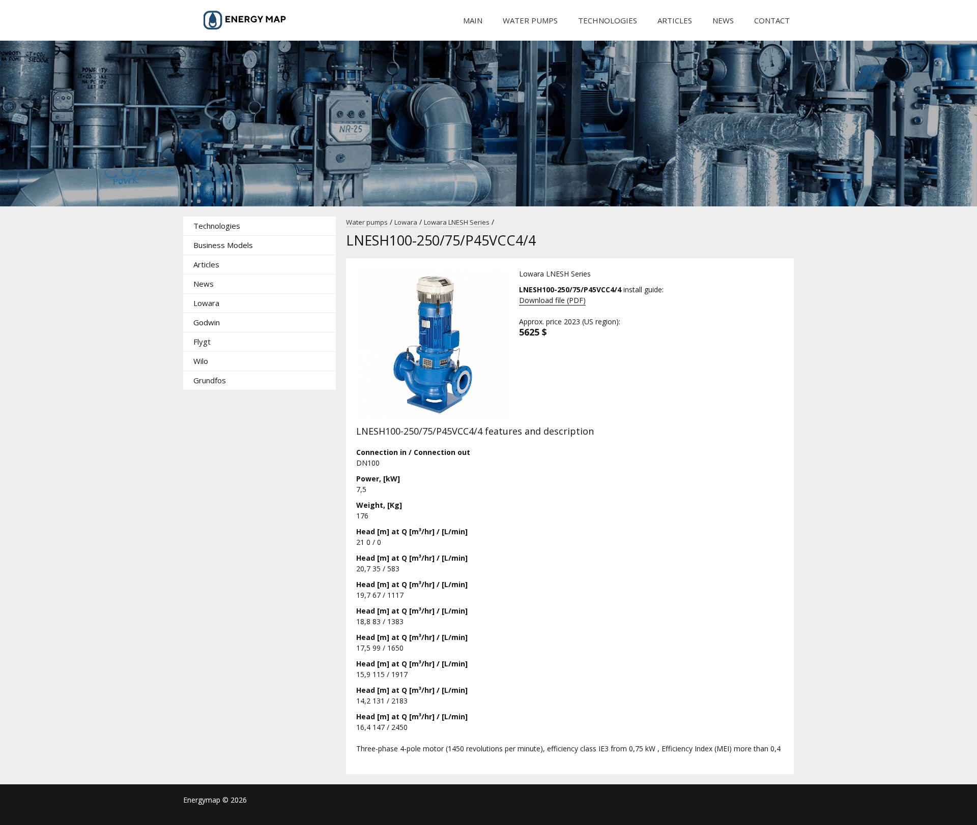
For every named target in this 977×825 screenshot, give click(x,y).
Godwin (206, 322)
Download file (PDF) (552, 300)
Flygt (202, 342)
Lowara (206, 303)
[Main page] (259, 20)
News (723, 20)
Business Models (223, 245)
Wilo (200, 361)
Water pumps (530, 20)
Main (472, 20)
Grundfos (209, 380)
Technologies (607, 20)
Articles (674, 20)
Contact (772, 20)
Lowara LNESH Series (457, 222)
